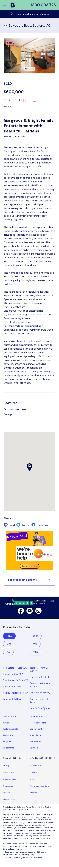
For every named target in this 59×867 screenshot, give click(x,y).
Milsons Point (9, 716)
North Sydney (36, 735)
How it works (8, 772)
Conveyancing (9, 779)
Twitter (25, 525)
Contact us (8, 786)
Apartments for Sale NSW (15, 693)
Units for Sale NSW (12, 686)
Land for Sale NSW (12, 699)
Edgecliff (7, 741)
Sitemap (33, 793)
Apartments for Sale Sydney (39, 701)
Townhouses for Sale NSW (15, 680)
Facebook (42, 525)
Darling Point (36, 729)
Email (11, 525)
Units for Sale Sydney (40, 692)
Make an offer (9, 799)
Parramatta (8, 747)
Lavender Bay (36, 716)
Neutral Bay (35, 741)
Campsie (34, 747)
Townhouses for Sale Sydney (40, 685)
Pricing (6, 765)
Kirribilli (6, 722)
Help (32, 779)
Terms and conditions (39, 786)
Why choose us (36, 765)
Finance (33, 772)
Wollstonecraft (10, 729)
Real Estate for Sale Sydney (39, 669)
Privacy (6, 793)
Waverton (8, 735)
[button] (6, 5)
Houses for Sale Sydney (41, 677)
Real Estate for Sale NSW (15, 668)
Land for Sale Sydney (40, 708)
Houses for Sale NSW (13, 674)
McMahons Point (38, 722)
